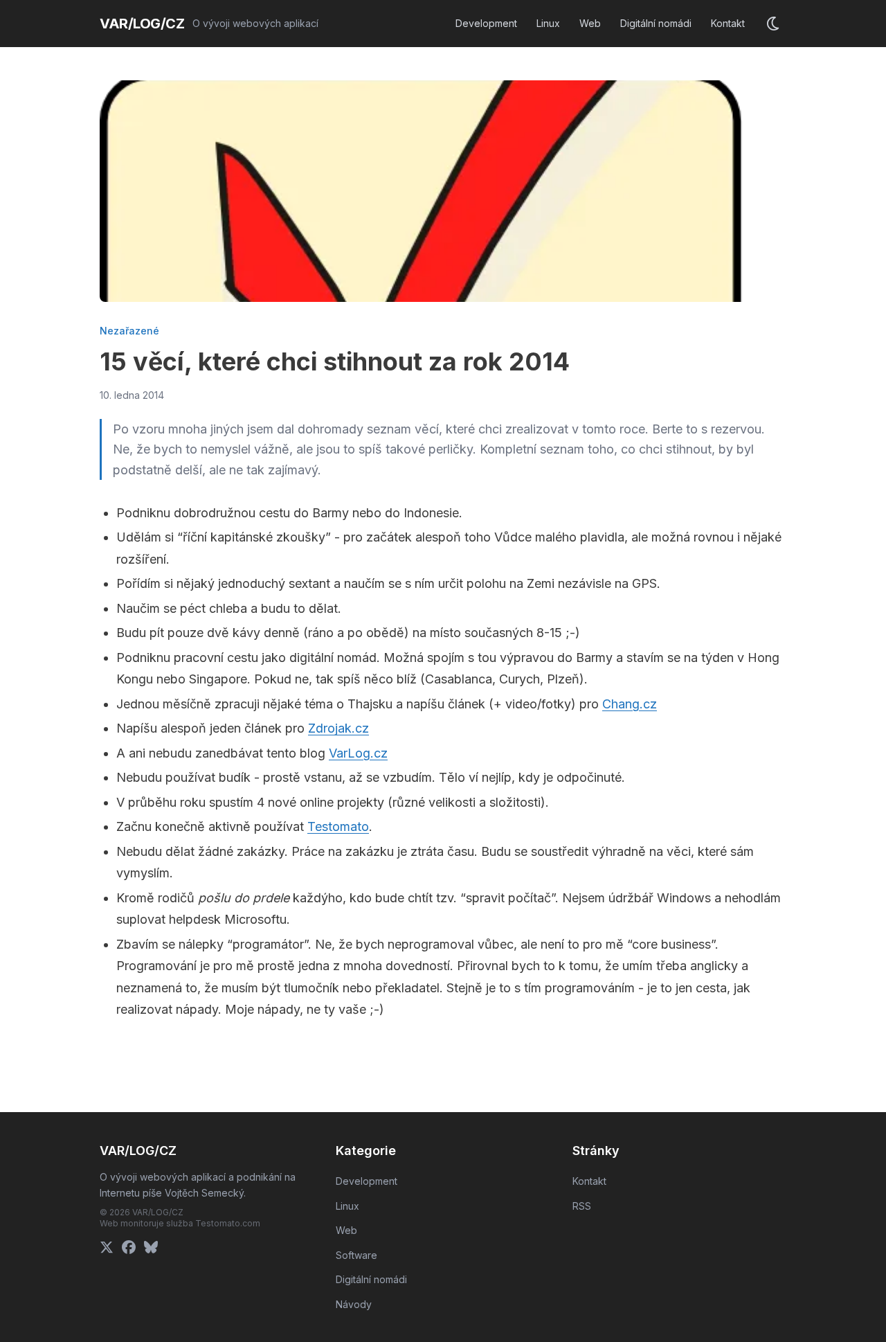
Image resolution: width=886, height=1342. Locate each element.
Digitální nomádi (655, 23)
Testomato (338, 826)
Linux (548, 23)
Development (486, 23)
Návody (354, 1304)
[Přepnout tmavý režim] (773, 23)
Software (356, 1255)
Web (590, 23)
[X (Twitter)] (107, 1247)
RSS (581, 1206)
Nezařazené (129, 331)
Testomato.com (227, 1223)
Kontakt (728, 23)
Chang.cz (629, 704)
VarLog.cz (358, 753)
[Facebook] (129, 1247)
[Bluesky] (151, 1247)
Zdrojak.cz (338, 728)
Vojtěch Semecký (204, 1193)
